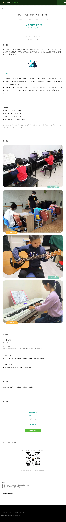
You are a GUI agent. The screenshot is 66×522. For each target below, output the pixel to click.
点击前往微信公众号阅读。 (10, 442)
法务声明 (22, 512)
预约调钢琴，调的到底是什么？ (12, 487)
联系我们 (10, 512)
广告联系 (16, 512)
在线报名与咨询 (33, 430)
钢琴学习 (46, 19)
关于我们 (3, 512)
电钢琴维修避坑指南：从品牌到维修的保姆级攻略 (17, 485)
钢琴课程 (41, 19)
